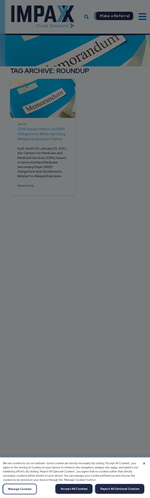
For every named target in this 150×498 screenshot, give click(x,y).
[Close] (144, 463)
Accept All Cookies (74, 489)
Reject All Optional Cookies (120, 489)
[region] (75, 477)
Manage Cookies (20, 489)
